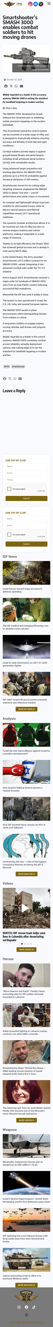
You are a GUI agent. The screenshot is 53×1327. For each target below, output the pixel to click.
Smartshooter (18, 366)
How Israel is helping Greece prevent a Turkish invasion (22, 789)
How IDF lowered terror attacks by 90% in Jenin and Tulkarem (24, 826)
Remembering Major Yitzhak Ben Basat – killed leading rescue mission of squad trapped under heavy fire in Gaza (24, 1071)
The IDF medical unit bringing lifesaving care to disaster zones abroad (26, 627)
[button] (6, 86)
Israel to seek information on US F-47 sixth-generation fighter (25, 664)
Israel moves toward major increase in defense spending (22, 590)
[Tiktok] (41, 4)
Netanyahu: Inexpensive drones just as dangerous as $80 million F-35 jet (23, 1163)
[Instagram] (30, 4)
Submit (26, 498)
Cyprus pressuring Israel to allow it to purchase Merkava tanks (22, 1277)
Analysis (9, 718)
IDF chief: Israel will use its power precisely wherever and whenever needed (25, 701)
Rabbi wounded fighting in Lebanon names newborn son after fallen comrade (25, 1032)
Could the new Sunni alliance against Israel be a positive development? (26, 752)
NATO (6, 366)
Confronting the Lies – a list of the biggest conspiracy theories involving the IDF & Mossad (24, 864)
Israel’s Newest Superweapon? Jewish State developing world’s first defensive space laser (26, 1200)
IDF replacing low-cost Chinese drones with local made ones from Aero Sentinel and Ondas (25, 1238)
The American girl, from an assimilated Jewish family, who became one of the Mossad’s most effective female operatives (26, 1111)
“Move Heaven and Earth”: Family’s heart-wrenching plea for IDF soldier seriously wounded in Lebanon (24, 994)
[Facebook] (35, 4)
